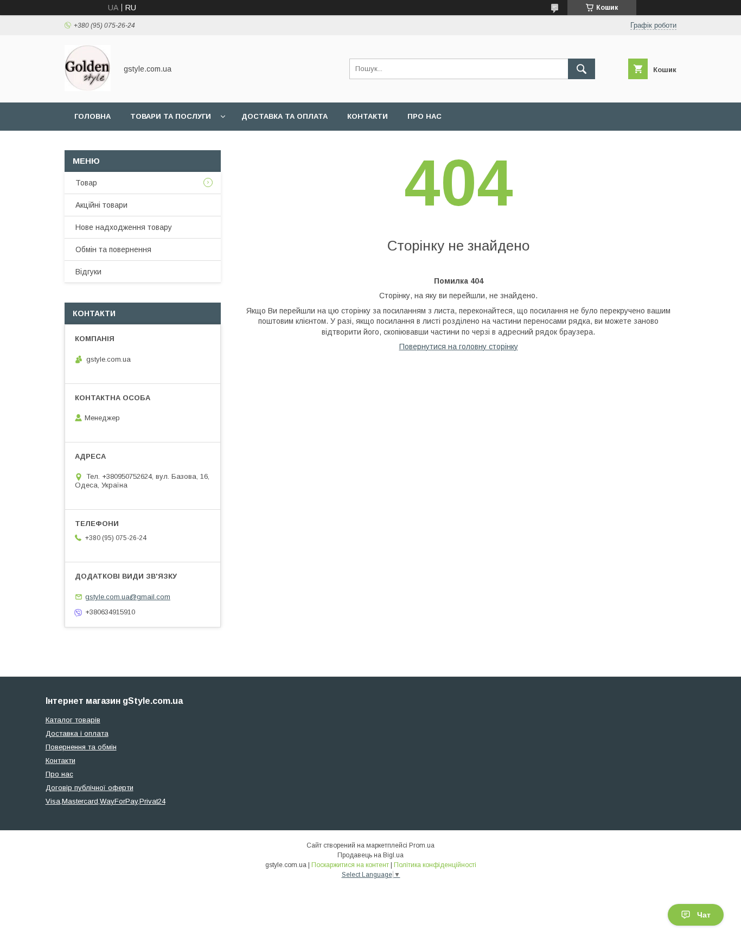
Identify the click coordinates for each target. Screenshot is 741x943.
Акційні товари (101, 205)
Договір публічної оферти (89, 788)
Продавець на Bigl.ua (370, 855)
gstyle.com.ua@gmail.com (127, 597)
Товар (86, 182)
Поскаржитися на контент (350, 865)
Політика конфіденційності (435, 865)
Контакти (367, 116)
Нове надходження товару (123, 227)
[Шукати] (581, 69)
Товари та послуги (170, 116)
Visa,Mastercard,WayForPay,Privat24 (105, 801)
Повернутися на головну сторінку (458, 346)
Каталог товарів (73, 720)
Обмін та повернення (113, 249)
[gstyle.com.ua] (88, 88)
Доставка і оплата (77, 733)
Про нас (424, 116)
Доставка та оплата (284, 116)
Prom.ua (422, 845)
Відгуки (88, 271)
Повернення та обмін (81, 747)
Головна (92, 116)
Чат (704, 914)
